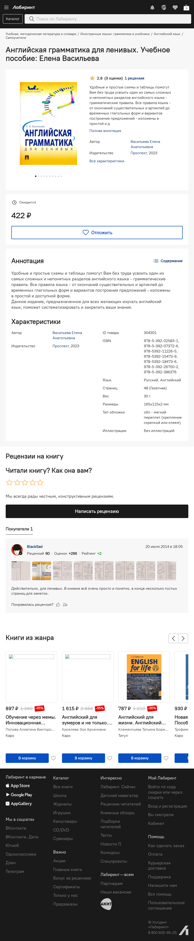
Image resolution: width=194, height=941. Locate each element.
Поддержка (159, 876)
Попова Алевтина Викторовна (31, 729)
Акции (59, 860)
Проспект (139, 153)
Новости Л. (111, 844)
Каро (10, 735)
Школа (59, 795)
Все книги (63, 786)
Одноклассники (21, 854)
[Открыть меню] (6, 7)
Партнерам (112, 883)
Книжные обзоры (118, 812)
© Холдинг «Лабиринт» (158, 924)
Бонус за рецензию (72, 878)
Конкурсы (110, 852)
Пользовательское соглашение (166, 905)
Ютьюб (12, 845)
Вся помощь (160, 894)
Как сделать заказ (166, 845)
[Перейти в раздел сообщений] (152, 7)
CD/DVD (61, 830)
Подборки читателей (111, 824)
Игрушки (62, 812)
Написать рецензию (97, 511)
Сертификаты (66, 886)
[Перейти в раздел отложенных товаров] (175, 7)
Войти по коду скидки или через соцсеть (165, 792)
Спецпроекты (114, 861)
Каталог (13, 19)
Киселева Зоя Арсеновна (84, 729)
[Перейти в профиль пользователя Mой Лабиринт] (163, 7)
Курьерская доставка (159, 865)
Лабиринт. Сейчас (118, 786)
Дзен (11, 862)
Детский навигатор (119, 795)
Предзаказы (65, 904)
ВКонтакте (16, 828)
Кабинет (156, 823)
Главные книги (67, 869)
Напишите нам (162, 885)
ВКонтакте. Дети (22, 837)
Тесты (106, 835)
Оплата (155, 854)
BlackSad (35, 546)
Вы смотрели (161, 814)
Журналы (62, 804)
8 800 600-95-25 (162, 932)
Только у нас (65, 895)
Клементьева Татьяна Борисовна (143, 729)
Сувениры (63, 838)
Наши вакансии (116, 892)
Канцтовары (65, 821)
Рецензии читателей (121, 804)
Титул (123, 735)
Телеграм (15, 871)
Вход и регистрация (167, 806)
